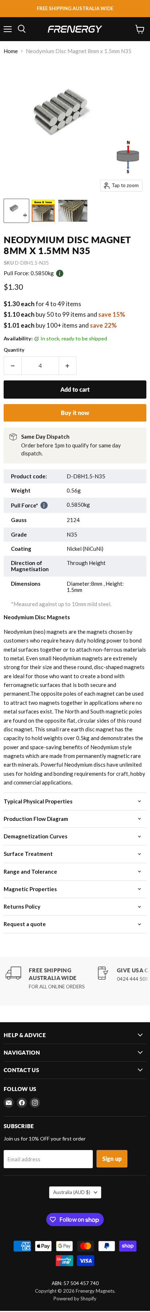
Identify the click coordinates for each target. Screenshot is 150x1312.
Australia (71, 1192)
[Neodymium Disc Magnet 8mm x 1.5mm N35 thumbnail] (16, 210)
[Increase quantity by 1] (68, 365)
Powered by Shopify (75, 1298)
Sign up (112, 1158)
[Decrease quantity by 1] (12, 365)
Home (11, 51)
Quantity (14, 350)
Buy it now (75, 412)
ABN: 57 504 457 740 (75, 1283)
